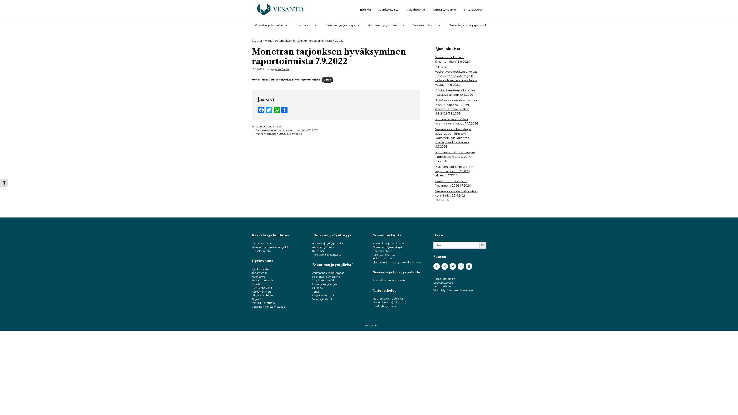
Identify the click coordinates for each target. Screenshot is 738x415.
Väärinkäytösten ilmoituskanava (453, 290)
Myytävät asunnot (323, 295)
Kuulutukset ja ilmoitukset (389, 243)
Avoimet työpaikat (323, 247)
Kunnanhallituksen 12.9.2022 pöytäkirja (279, 133)
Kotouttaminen (261, 291)
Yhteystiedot (473, 9)
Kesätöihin (318, 250)
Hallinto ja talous (383, 258)
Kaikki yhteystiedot (385, 306)
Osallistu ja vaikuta (384, 254)
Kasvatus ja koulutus (269, 25)
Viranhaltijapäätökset (269, 126)
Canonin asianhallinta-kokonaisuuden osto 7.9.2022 (287, 130)
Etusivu (365, 9)
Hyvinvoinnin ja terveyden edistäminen (397, 262)
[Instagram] (444, 266)
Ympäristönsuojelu (323, 280)
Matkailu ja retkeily (263, 302)
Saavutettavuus (443, 282)
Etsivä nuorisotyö (262, 280)
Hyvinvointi (304, 25)
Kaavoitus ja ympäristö (326, 276)
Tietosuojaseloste (444, 278)
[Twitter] (453, 266)
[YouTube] (469, 266)
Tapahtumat (415, 9)
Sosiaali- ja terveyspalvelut (467, 25)
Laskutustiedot (442, 286)
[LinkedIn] (461, 266)
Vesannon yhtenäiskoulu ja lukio (271, 247)
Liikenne (317, 287)
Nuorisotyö (258, 276)
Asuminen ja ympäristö (384, 25)
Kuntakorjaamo (444, 9)
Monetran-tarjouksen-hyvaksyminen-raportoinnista (286, 79)
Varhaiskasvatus (261, 243)
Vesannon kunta (424, 25)
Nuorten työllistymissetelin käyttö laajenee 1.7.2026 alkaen (454, 171)
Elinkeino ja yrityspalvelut (327, 243)
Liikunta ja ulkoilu (262, 295)
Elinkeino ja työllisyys (340, 25)
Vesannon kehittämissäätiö (268, 306)
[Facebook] (436, 266)
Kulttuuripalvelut (262, 287)
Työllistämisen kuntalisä (326, 254)
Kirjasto (256, 284)
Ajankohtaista (389, 9)
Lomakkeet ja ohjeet (325, 284)
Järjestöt (257, 299)
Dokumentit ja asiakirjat (387, 247)
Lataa (327, 79)
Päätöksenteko (382, 250)
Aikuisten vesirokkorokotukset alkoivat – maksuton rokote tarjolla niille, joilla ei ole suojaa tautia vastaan (456, 76)
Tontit (315, 291)
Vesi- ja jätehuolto (323, 299)
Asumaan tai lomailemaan (328, 272)
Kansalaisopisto (261, 250)
